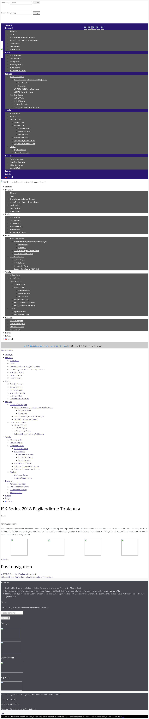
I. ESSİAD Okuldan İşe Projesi (23, 92)
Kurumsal (9, 28)
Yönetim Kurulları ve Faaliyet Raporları (22, 37)
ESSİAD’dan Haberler (17, 165)
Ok (123, 716)
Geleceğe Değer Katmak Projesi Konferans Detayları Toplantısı (27, 577)
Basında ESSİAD (15, 168)
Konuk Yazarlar (23, 135)
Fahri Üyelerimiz (15, 62)
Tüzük (12, 34)
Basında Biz (22, 86)
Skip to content (7, 350)
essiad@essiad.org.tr (28, 709)
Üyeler (8, 52)
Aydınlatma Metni (15, 43)
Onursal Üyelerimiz (16, 65)
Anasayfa (8, 25)
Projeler (8, 73)
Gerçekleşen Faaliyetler (17, 162)
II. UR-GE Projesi (19, 101)
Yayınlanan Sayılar (20, 122)
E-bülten (12, 147)
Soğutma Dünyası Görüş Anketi (24, 141)
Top (2, 713)
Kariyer (8, 171)
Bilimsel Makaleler (24, 132)
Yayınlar (8, 110)
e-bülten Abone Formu (21, 153)
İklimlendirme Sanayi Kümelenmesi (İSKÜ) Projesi (30, 80)
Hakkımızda (13, 31)
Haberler (8, 156)
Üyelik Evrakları (15, 68)
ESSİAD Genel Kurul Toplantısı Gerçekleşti (18, 574)
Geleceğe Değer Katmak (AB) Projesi (26, 107)
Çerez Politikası (15, 46)
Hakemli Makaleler (24, 128)
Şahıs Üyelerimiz (15, 58)
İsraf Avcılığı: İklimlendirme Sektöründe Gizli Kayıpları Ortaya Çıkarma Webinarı (36, 588)
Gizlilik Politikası (15, 49)
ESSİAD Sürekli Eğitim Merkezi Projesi (26, 89)
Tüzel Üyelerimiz (15, 55)
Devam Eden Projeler (17, 77)
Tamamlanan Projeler (17, 95)
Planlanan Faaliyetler (16, 159)
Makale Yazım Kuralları (21, 138)
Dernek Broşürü (15, 116)
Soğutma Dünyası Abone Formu (24, 144)
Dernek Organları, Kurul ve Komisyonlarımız (24, 40)
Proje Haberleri (23, 83)
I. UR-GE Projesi (19, 98)
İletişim (8, 174)
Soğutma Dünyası (15, 119)
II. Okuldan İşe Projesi (21, 104)
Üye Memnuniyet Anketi (18, 71)
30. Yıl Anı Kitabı (15, 113)
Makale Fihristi (19, 125)
